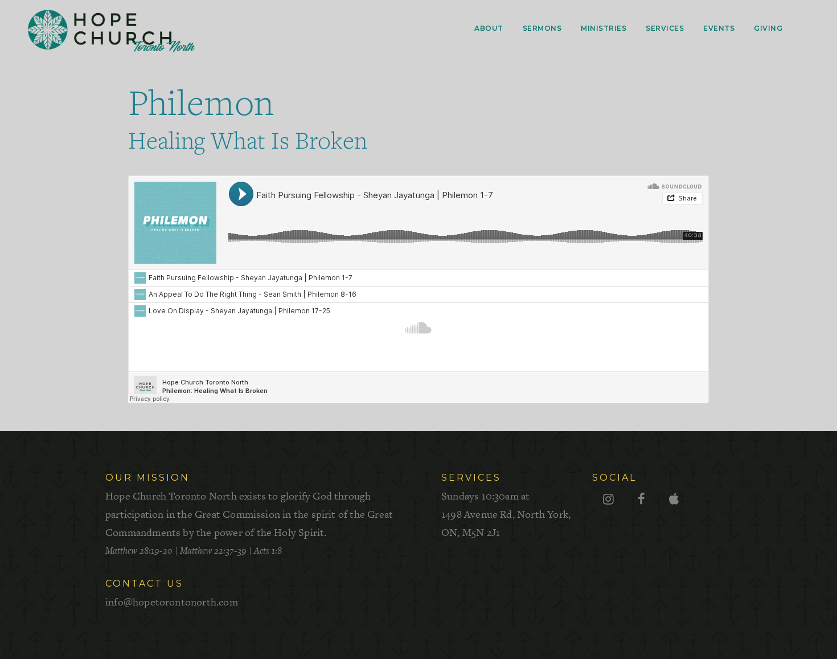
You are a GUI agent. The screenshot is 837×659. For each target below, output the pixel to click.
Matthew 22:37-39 (213, 550)
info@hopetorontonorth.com (171, 602)
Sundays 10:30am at (506, 514)
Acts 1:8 (268, 550)
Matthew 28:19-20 (139, 550)
